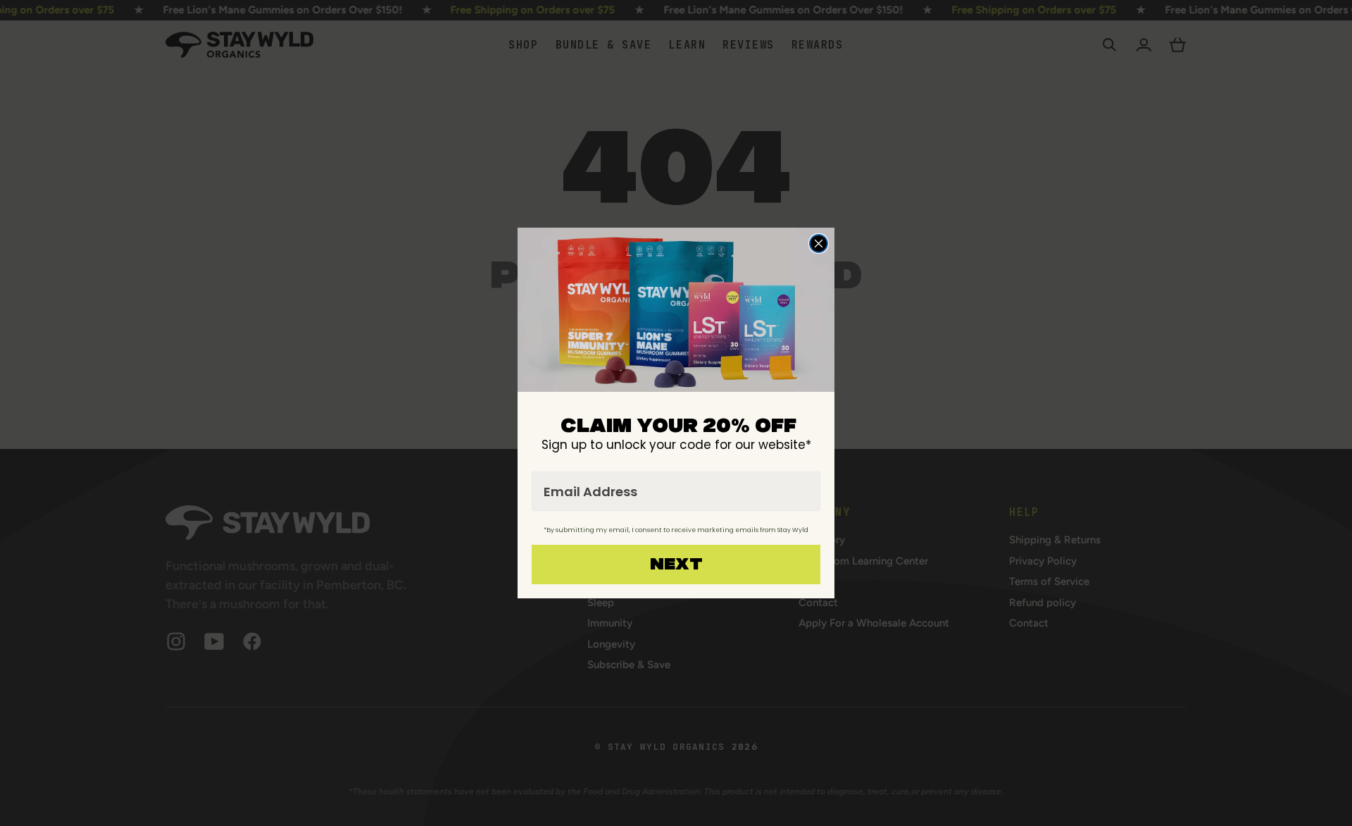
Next (676, 564)
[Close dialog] (818, 243)
